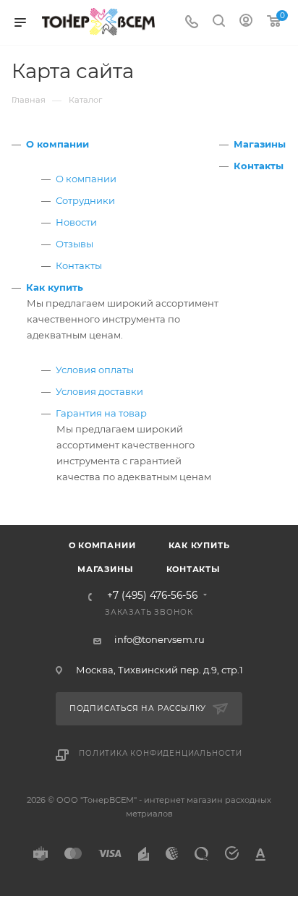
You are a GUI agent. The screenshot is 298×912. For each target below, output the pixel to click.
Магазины (260, 144)
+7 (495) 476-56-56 (152, 596)
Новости (76, 222)
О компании (57, 144)
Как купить (54, 287)
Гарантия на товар (101, 413)
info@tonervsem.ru (159, 639)
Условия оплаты (95, 369)
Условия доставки (99, 391)
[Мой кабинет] (245, 22)
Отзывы (74, 244)
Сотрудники (85, 200)
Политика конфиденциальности (160, 753)
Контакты (79, 265)
